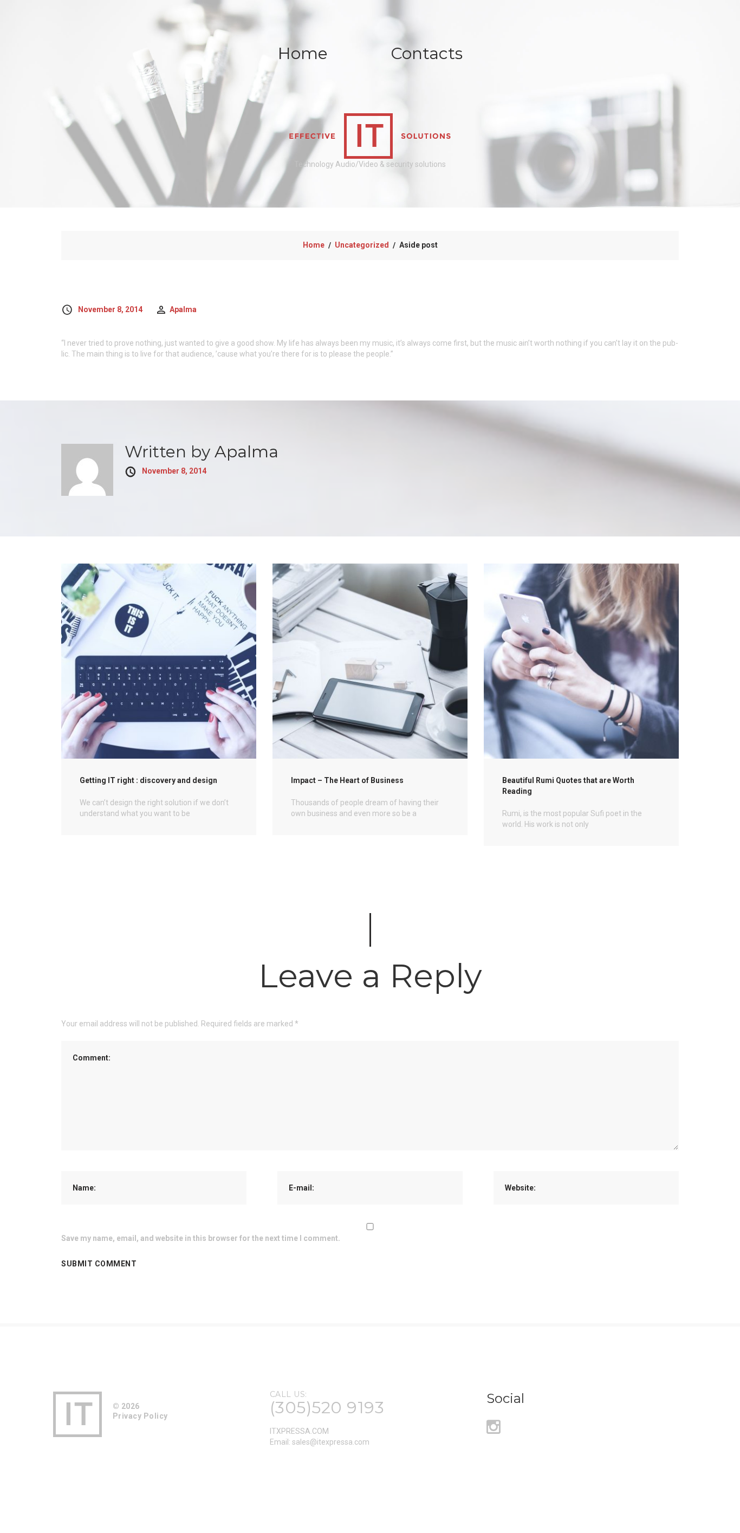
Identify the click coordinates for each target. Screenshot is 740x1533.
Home (303, 53)
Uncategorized (362, 245)
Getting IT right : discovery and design (148, 780)
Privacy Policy (140, 1416)
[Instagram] (493, 1430)
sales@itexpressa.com (330, 1442)
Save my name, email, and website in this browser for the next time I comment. (200, 1238)
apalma (183, 309)
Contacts (427, 53)
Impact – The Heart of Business (347, 780)
